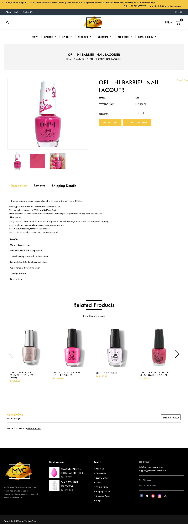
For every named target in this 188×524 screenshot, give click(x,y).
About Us (100, 469)
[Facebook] (142, 496)
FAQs (16, 12)
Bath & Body (146, 36)
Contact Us (27, 12)
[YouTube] (165, 496)
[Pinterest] (153, 496)
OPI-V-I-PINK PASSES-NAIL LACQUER (67, 373)
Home (69, 59)
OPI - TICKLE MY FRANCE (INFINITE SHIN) (21, 375)
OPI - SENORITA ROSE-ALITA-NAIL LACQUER (155, 373)
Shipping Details (64, 186)
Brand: (102, 98)
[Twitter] (147, 496)
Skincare (103, 36)
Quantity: (104, 114)
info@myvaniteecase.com (170, 6)
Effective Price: (106, 104)
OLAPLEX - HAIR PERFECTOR (69, 484)
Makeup (83, 36)
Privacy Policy (102, 487)
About (8, 12)
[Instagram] (160, 496)
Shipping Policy (103, 496)
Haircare (124, 36)
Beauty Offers (102, 478)
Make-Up (80, 59)
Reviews (39, 186)
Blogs (98, 500)
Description (19, 186)
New (35, 36)
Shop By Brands (103, 491)
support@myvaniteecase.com (152, 470)
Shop (66, 36)
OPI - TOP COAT (107, 373)
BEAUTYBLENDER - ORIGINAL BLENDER (72, 471)
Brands (49, 36)
